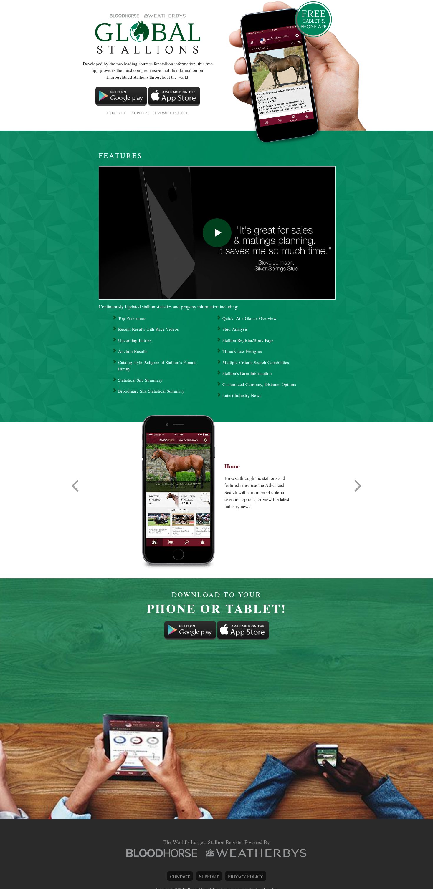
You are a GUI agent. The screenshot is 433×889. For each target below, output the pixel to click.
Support (140, 113)
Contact (116, 113)
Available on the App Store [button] (174, 96)
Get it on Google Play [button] (121, 96)
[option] (178, 489)
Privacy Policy (171, 113)
